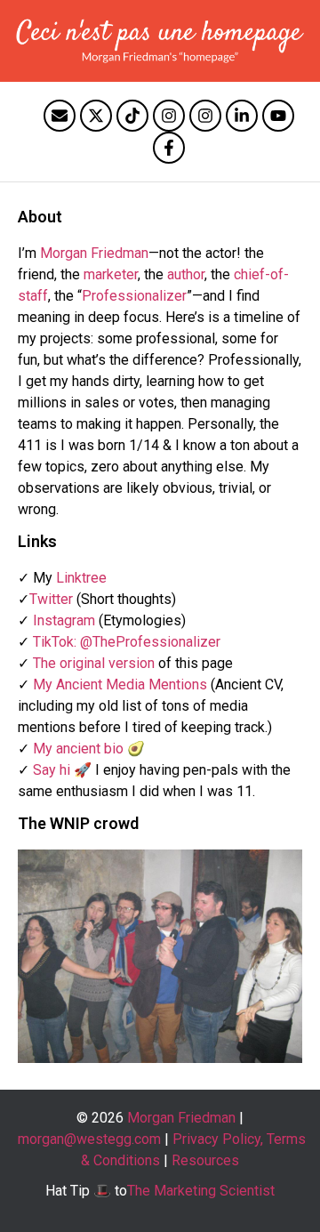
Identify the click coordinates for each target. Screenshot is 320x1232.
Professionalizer (134, 295)
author (185, 274)
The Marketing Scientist (201, 1190)
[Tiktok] (132, 116)
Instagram (64, 620)
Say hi (51, 769)
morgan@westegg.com (89, 1139)
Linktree (81, 577)
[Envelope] (60, 116)
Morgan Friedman (94, 253)
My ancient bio (78, 748)
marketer (111, 274)
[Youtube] (278, 116)
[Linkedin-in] (242, 116)
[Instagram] (169, 116)
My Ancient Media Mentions (120, 684)
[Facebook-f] (169, 148)
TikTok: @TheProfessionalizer (126, 641)
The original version (94, 663)
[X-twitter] (96, 116)
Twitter (51, 599)
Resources (205, 1160)
